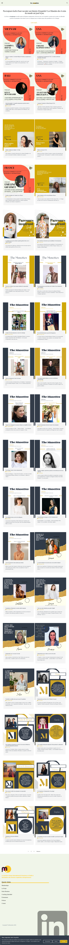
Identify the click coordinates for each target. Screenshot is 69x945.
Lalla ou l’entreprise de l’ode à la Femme (13, 378)
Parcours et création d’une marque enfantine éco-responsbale (17, 286)
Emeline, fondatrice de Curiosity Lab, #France (14, 195)
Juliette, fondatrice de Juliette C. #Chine (13, 149)
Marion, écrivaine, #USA (42, 149)
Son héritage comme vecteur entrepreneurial (14, 470)
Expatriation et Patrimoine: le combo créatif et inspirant (16, 608)
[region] (34, 940)
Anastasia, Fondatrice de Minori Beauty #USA (46, 103)
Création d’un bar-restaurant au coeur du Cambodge (15, 332)
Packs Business (6, 891)
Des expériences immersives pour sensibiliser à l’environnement (49, 240)
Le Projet (4, 888)
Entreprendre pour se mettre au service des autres (46, 653)
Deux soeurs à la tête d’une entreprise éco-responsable (16, 791)
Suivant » (39, 851)
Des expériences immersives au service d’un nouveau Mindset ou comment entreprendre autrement (18, 745)
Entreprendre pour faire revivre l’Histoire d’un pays (46, 699)
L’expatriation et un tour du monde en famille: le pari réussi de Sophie (50, 836)
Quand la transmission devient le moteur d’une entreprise (47, 425)
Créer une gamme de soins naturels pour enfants (14, 562)
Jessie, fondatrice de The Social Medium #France (46, 195)
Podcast (4, 900)
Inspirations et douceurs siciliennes (12, 836)
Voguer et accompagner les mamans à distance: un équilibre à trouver (18, 425)
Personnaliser (47, 941)
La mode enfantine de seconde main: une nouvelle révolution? (49, 562)
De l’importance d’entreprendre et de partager (45, 791)
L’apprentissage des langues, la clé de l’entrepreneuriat (47, 517)
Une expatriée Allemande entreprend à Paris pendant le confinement (50, 744)
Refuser (56, 941)
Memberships (5, 885)
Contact (4, 903)
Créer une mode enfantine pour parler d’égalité (46, 608)
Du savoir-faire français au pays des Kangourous (46, 332)
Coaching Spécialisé (7, 894)
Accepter (63, 941)
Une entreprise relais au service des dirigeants (14, 517)
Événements (5, 897)
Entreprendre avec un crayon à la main (13, 653)
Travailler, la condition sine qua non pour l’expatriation (16, 699)
